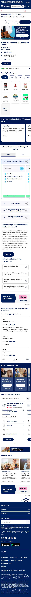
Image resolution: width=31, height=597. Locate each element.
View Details (8, 439)
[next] (27, 359)
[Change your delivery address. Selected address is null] (27, 10)
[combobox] (15, 398)
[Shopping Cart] (28, 6)
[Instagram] (12, 538)
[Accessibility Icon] (3, 566)
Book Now (6, 63)
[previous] (3, 359)
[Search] (22, 6)
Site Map (13, 560)
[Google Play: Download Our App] (15, 544)
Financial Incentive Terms (18, 532)
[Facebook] (2, 538)
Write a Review (5, 49)
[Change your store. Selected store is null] (2, 10)
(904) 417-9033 (8, 52)
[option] (13, 133)
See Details (22, 37)
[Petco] (7, 6)
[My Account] (25, 6)
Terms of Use (4, 557)
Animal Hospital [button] (13, 22)
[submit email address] (28, 522)
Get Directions (8, 59)
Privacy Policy (14, 557)
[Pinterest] (9, 538)
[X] (5, 538)
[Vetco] (3, 551)
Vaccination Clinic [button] (25, 22)
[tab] (8, 155)
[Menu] (2, 6)
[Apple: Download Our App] (5, 544)
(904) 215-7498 (6, 414)
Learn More (7, 388)
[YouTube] (15, 538)
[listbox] (16, 133)
